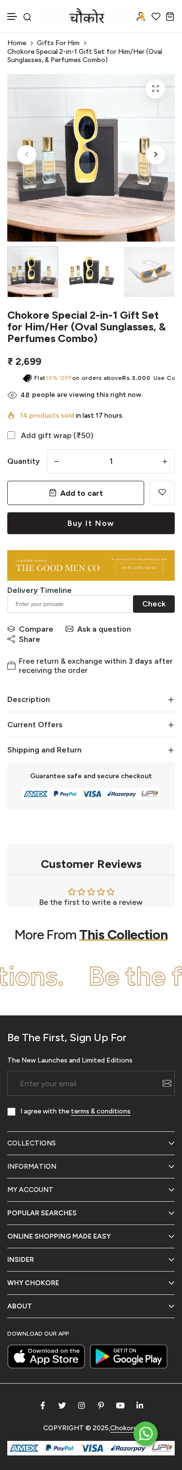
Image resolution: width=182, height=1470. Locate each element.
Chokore (123, 1428)
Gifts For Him (58, 43)
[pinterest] (101, 1405)
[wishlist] (156, 16)
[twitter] (62, 1405)
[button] (12, 16)
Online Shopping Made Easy (59, 1236)
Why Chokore (33, 1283)
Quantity (23, 461)
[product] (155, 88)
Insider (20, 1260)
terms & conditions (101, 1111)
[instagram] (81, 1405)
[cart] (170, 16)
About (19, 1306)
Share (29, 639)
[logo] (87, 16)
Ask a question (104, 629)
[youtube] (120, 1405)
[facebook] (42, 1405)
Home (16, 43)
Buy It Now (91, 523)
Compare (36, 629)
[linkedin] (139, 1405)
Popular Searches (42, 1213)
